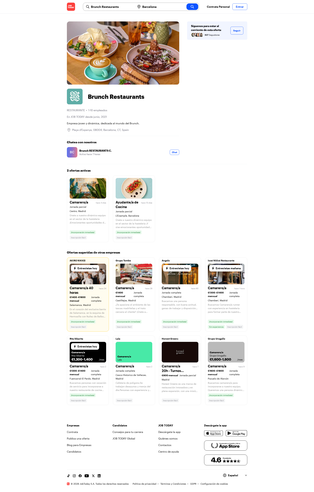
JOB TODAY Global (124, 438)
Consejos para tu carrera (128, 431)
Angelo (166, 260)
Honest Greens (170, 338)
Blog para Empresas (79, 445)
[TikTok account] (68, 475)
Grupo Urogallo (216, 338)
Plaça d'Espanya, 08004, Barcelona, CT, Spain (100, 129)
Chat (174, 152)
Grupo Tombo (123, 260)
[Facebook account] (80, 475)
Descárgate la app (169, 431)
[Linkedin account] (99, 475)
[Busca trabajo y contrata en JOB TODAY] (71, 7)
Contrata (72, 431)
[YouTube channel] (87, 475)
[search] (192, 6)
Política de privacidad (144, 483)
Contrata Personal (218, 6)
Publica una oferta (78, 438)
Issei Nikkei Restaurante (221, 260)
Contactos (164, 445)
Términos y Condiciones (173, 483)
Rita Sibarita (76, 338)
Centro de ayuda (168, 451)
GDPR (193, 483)
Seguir (237, 30)
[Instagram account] (74, 475)
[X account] (93, 475)
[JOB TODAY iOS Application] (213, 433)
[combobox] (112, 6)
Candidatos (74, 451)
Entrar (240, 6)
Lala (118, 338)
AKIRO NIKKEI (78, 260)
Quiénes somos (168, 438)
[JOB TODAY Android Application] (236, 433)
